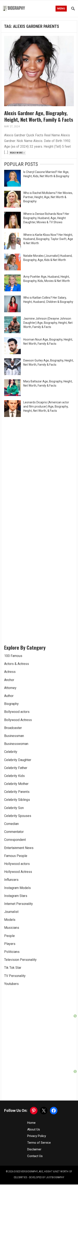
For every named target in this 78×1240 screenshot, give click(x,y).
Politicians (12, 952)
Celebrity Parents (17, 792)
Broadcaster (13, 728)
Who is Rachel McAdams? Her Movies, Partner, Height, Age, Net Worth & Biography (48, 197)
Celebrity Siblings (17, 800)
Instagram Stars (15, 896)
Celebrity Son (14, 808)
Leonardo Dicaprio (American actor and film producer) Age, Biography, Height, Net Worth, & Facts (46, 406)
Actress (10, 672)
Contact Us (35, 1135)
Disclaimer (34, 1128)
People (9, 936)
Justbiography (55, 1156)
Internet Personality (18, 904)
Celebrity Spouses (17, 816)
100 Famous (13, 656)
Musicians (11, 928)
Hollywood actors (17, 864)
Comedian (11, 824)
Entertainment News (18, 848)
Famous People (15, 856)
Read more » (17, 152)
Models (9, 920)
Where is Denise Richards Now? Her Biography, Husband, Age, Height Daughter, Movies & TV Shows (46, 218)
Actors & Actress (16, 664)
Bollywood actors (17, 712)
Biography (11, 704)
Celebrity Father (15, 768)
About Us (33, 1108)
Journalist (11, 912)
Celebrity (10, 752)
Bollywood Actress (18, 720)
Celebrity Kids (14, 776)
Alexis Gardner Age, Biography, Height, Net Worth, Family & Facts (38, 116)
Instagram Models (17, 888)
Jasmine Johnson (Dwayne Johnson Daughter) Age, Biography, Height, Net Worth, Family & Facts (48, 323)
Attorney (10, 688)
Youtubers (11, 984)
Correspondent (15, 840)
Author (9, 696)
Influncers (11, 880)
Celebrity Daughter (17, 760)
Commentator (14, 832)
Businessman (14, 736)
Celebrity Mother (16, 784)
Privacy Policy (36, 1115)
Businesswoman (16, 744)
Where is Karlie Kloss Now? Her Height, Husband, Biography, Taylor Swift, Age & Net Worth (48, 239)
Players (9, 944)
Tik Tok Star (12, 968)
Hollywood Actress (18, 872)
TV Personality (15, 976)
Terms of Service (39, 1122)
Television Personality (20, 960)
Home (31, 1102)
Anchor (9, 680)
